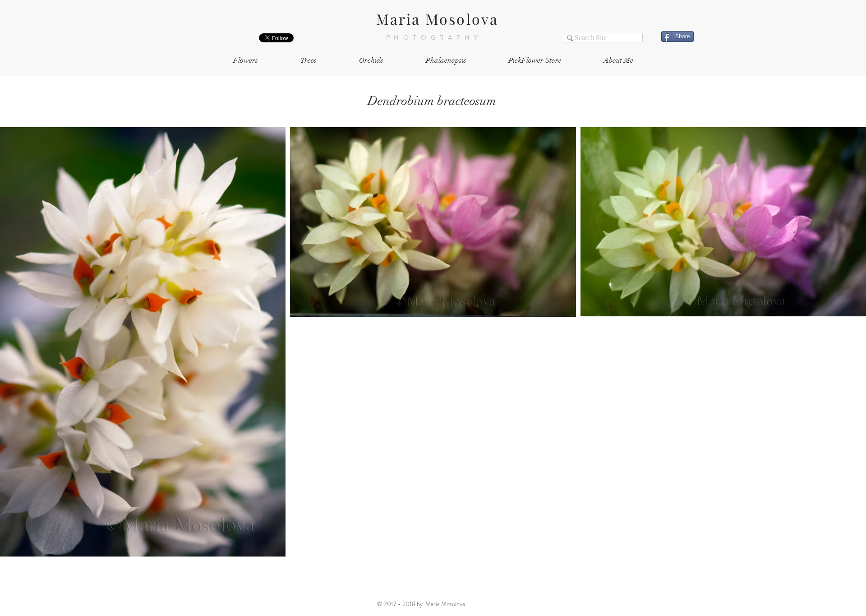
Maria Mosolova (437, 18)
